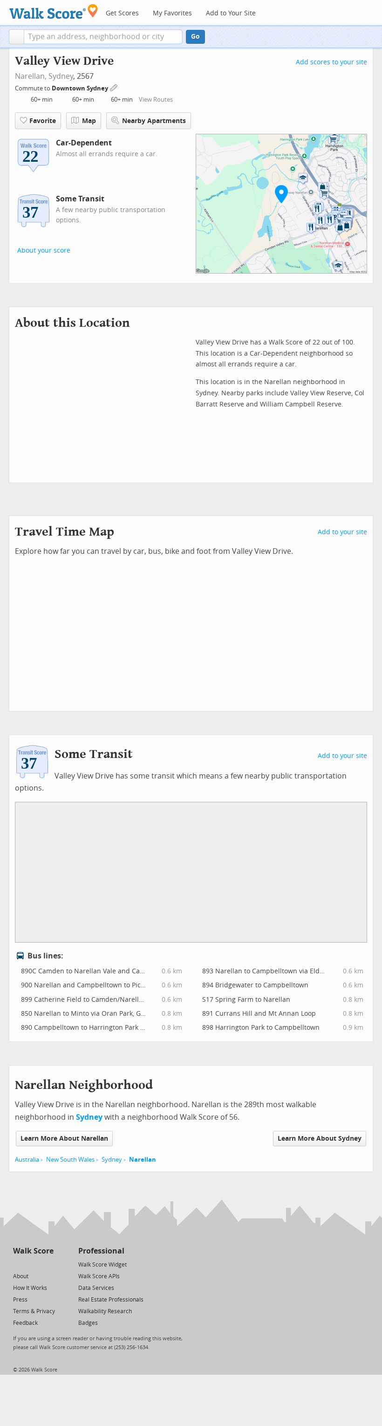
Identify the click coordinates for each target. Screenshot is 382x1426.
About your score (43, 251)
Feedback (25, 1323)
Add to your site (342, 532)
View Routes (156, 99)
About (20, 1276)
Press (20, 1299)
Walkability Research (105, 1311)
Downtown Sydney (80, 88)
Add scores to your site (331, 62)
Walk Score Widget (102, 1264)
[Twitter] (18, 1264)
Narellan (142, 1159)
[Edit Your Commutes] (114, 87)
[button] (16, 36)
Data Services (96, 1288)
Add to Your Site (231, 13)
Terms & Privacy (34, 1311)
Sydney (60, 76)
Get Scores (122, 13)
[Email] (47, 1264)
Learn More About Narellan (64, 1139)
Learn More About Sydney (320, 1139)
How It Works (30, 1288)
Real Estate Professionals (110, 1299)
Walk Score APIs (99, 1276)
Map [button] (89, 121)
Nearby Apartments (154, 121)
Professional (101, 1251)
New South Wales (70, 1159)
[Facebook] (32, 1264)
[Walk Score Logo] (53, 11)
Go (195, 37)
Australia (27, 1159)
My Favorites (172, 13)
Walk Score (33, 1251)
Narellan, (31, 76)
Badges (88, 1323)
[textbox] (103, 36)
